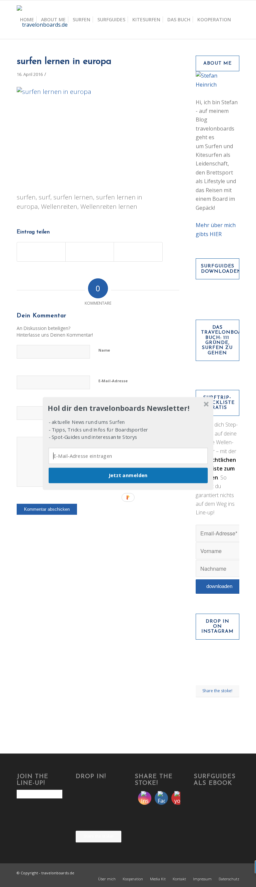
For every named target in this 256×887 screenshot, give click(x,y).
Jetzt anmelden (128, 475)
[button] (127, 408)
